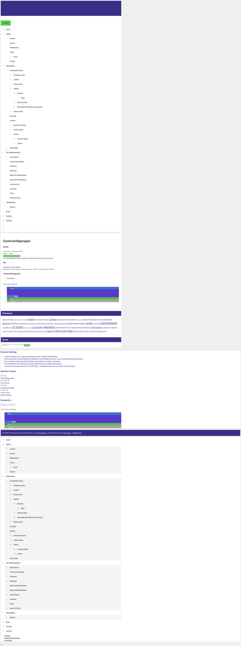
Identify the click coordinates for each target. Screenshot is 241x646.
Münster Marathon (84, 327)
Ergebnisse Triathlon (20, 125)
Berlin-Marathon (18, 319)
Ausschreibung (14, 157)
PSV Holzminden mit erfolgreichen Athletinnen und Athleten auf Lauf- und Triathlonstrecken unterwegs (44, 359)
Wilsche (93, 331)
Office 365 (39, 258)
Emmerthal (60, 319)
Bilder (23, 98)
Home (8, 29)
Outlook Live (48, 258)
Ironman (19, 143)
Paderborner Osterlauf (109, 327)
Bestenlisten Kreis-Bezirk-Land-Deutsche (30, 107)
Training (50, 331)
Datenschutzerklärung (12, 638)
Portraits (12, 61)
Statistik (16, 88)
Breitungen (38, 319)
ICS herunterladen (9, 258)
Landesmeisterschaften (76, 323)
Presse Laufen (18, 84)
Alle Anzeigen (6, 395)
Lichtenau (26, 327)
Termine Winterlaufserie (17, 161)
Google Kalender (22, 258)
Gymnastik (13, 116)
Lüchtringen (37, 327)
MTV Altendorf (72, 327)
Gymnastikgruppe (7, 378)
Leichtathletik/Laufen (16, 70)
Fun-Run (79, 319)
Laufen (89, 323)
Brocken (45, 319)
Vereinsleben (10, 202)
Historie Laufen (18, 111)
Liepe (30, 327)
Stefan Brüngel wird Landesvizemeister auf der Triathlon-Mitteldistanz (31, 356)
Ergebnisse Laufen (19, 75)
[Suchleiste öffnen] (2, 18)
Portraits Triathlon (22, 138)
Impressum (67, 433)
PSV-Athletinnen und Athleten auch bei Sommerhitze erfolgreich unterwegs (33, 364)
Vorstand (12, 38)
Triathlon (12, 120)
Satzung (12, 43)
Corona (52, 319)
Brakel (31, 319)
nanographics (42, 433)
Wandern (12, 207)
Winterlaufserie (101, 331)
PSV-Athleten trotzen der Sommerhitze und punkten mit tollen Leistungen (32, 361)
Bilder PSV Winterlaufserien (18, 175)
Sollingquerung (40, 331)
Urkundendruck (14, 184)
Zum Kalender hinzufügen (11, 256)
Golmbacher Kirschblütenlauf (100, 319)
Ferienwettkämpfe (71, 319)
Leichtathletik (108, 323)
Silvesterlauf (30, 331)
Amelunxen (6, 319)
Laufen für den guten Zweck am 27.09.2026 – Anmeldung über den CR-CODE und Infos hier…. (40, 366)
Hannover (6, 323)
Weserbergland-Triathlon (82, 331)
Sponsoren (13, 188)
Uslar (70, 331)
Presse (12, 52)
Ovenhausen (96, 327)
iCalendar (32, 258)
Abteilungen (10, 66)
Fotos (8, 211)
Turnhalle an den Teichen (12, 267)
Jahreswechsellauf (60, 323)
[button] (6, 225)
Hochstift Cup (24, 323)
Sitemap (7, 636)
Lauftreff (16, 79)
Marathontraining (61, 327)
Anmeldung (13, 166)
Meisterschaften (22, 102)
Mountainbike (14, 148)
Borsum (25, 319)
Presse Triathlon (18, 129)
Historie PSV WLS (15, 197)
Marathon (20, 93)
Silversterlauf (21, 331)
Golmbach (85, 319)
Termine (9, 216)
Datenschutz (77, 433)
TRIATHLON (60, 331)
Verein (8, 34)
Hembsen (15, 323)
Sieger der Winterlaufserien (18, 179)
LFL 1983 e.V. (6, 327)
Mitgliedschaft (14, 47)
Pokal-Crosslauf (7, 331)
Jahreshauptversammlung (44, 323)
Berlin (12, 319)
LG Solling (17, 327)
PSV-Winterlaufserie (13, 152)
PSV (15, 331)
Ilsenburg (32, 323)
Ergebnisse (13, 170)
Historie (16, 134)
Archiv (15, 56)
